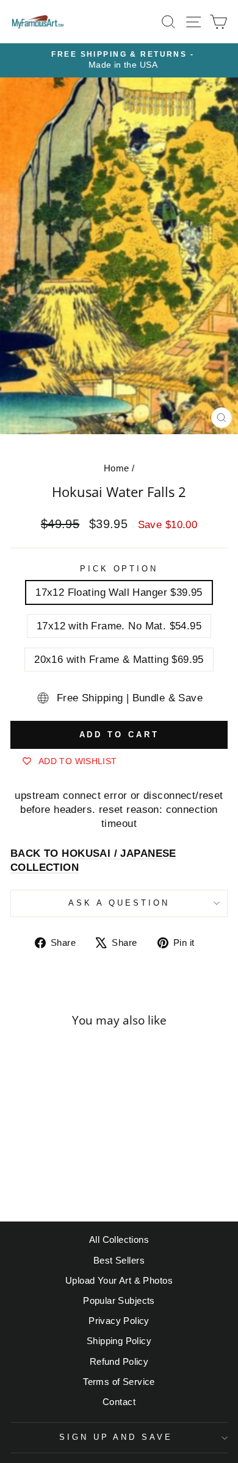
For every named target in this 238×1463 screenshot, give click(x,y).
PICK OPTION (119, 568)
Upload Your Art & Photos (119, 1280)
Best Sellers (119, 1260)
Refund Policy (119, 1361)
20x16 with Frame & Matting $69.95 (119, 659)
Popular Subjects (119, 1300)
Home (116, 468)
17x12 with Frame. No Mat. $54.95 (119, 626)
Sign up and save (116, 1437)
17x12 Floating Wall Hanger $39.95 (119, 592)
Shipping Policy (119, 1341)
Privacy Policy (119, 1320)
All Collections (119, 1239)
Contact (119, 1402)
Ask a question (119, 902)
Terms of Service (119, 1381)
